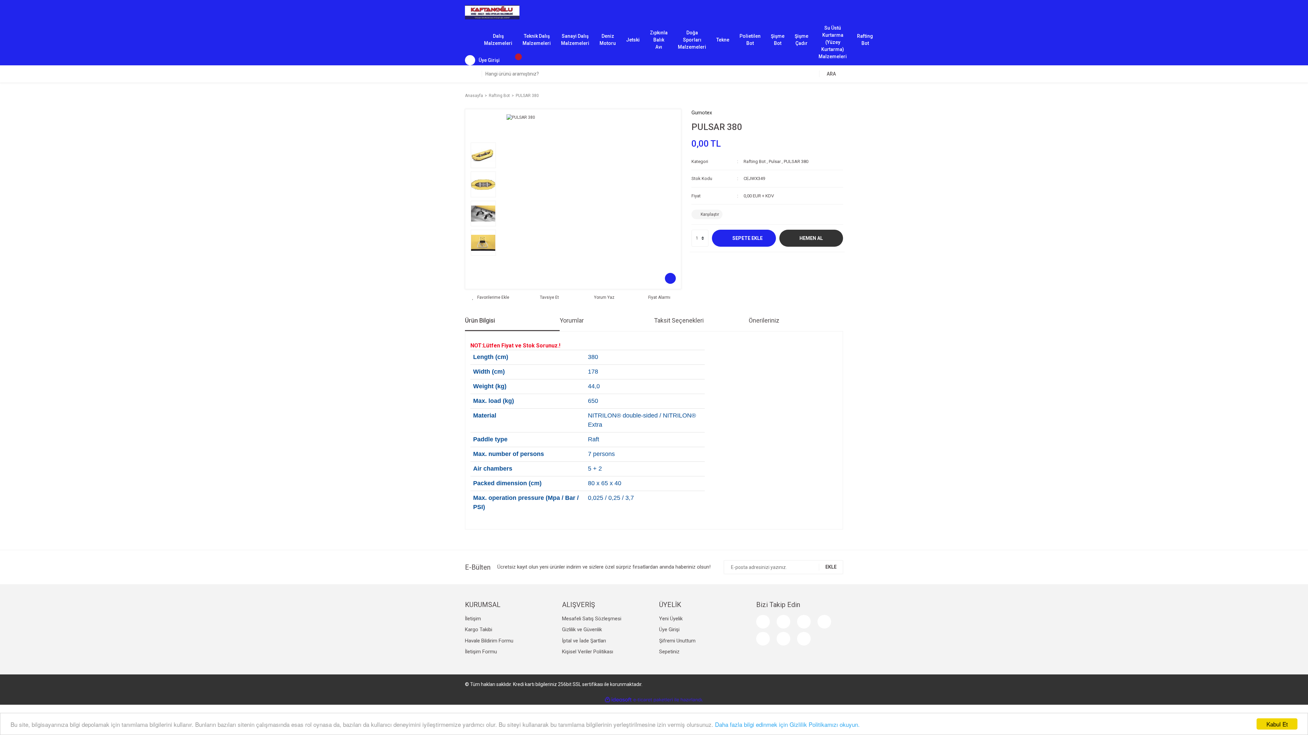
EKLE (831, 567)
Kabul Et (1277, 724)
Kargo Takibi (478, 629)
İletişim (473, 619)
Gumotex (701, 113)
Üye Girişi (669, 629)
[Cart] (515, 60)
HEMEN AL (811, 238)
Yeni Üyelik (671, 619)
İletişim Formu (481, 652)
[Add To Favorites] (490, 297)
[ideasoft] (618, 700)
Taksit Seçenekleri (679, 320)
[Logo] (492, 12)
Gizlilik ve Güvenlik (582, 629)
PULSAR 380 (796, 161)
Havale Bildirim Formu (489, 641)
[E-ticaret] (653, 700)
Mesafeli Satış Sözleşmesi (591, 619)
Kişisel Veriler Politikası (587, 652)
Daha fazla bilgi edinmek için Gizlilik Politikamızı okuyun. (787, 724)
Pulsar (775, 161)
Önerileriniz (764, 320)
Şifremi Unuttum (677, 641)
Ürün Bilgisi (480, 320)
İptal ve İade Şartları (584, 641)
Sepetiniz (669, 652)
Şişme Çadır (801, 39)
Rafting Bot (865, 39)
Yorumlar (572, 320)
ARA (831, 74)
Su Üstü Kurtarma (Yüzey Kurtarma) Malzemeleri (833, 40)
